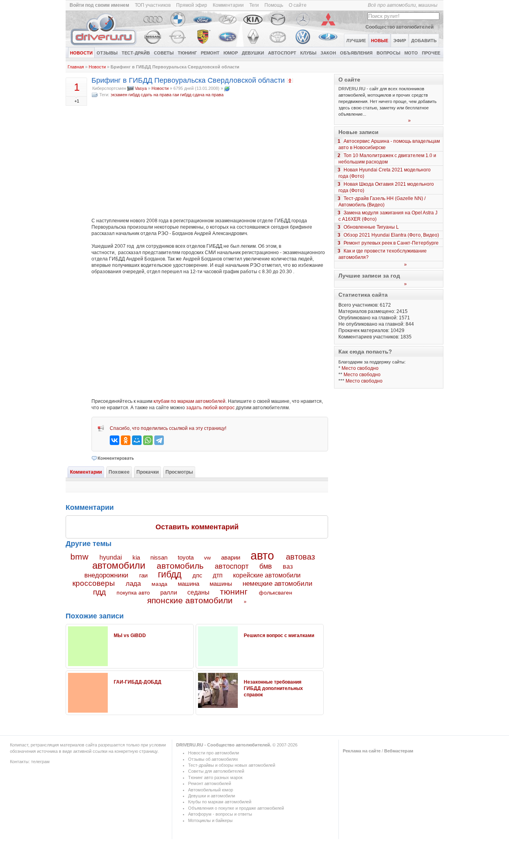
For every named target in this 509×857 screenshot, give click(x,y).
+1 (76, 101)
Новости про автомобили (213, 752)
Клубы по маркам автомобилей (219, 801)
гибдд (185, 94)
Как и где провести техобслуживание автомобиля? (382, 254)
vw (207, 557)
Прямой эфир (191, 5)
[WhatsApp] (148, 440)
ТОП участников (153, 5)
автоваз (300, 556)
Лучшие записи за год (369, 275)
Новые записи (358, 132)
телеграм (40, 761)
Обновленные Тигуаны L (371, 227)
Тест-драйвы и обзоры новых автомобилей (231, 765)
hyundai (110, 557)
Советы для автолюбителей (216, 771)
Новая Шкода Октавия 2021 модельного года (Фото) (386, 187)
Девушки (253, 53)
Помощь (273, 5)
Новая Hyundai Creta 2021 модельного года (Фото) (384, 173)
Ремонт (210, 53)
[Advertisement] (209, 158)
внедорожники (106, 575)
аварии (230, 557)
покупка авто (133, 592)
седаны (198, 592)
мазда (159, 584)
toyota (186, 557)
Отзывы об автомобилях (213, 759)
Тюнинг (187, 53)
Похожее (119, 472)
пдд (99, 592)
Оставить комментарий (197, 527)
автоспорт (232, 566)
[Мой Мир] (137, 440)
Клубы (308, 53)
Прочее (431, 53)
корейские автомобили (267, 575)
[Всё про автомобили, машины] (104, 45)
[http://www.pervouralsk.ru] (227, 88)
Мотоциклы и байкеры (210, 820)
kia (136, 557)
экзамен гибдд (125, 94)
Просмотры (179, 472)
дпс (197, 575)
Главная (76, 66)
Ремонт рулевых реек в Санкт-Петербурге (391, 243)
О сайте (298, 5)
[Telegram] (159, 440)
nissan (158, 557)
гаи (176, 94)
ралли (168, 592)
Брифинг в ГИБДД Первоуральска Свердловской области (188, 80)
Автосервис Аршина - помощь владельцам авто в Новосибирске (389, 144)
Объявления (356, 53)
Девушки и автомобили (211, 795)
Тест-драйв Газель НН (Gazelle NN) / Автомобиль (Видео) (381, 202)
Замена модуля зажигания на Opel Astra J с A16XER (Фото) (387, 216)
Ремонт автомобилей (209, 783)
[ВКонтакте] (114, 440)
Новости (81, 53)
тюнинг (234, 591)
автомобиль (180, 565)
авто (262, 555)
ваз (288, 566)
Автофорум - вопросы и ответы (220, 814)
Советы (164, 53)
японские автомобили (190, 600)
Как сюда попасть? (365, 351)
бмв (265, 566)
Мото (411, 53)
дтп (218, 575)
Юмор (230, 53)
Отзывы (107, 53)
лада (133, 583)
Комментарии (228, 5)
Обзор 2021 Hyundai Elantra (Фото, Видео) (391, 235)
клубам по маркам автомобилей (189, 401)
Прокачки (147, 472)
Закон (328, 53)
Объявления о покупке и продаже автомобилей (236, 808)
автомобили (118, 565)
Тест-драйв (136, 53)
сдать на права (156, 94)
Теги (254, 5)
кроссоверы (93, 583)
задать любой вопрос (210, 407)
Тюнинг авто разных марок (215, 777)
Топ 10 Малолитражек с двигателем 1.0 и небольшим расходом (387, 159)
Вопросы (388, 53)
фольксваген (275, 592)
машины (221, 583)
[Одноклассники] (125, 440)
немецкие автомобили (278, 583)
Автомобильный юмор (210, 789)
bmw (79, 556)
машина (188, 583)
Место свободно (360, 368)
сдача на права (207, 94)
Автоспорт (282, 53)
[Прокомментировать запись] (113, 458)
